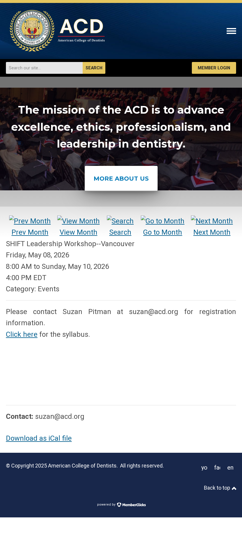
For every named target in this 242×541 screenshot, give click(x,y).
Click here (21, 334)
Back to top (217, 488)
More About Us (121, 178)
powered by (106, 504)
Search (94, 68)
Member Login (214, 68)
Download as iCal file (39, 438)
